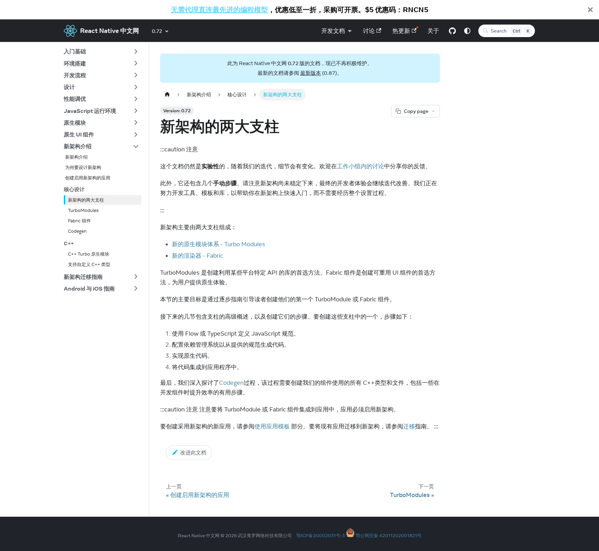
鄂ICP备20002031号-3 (320, 535)
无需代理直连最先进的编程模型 (219, 9)
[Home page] (167, 94)
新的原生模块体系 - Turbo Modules (218, 244)
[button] (101, 51)
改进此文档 (193, 452)
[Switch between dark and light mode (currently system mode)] (467, 31)
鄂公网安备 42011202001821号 (389, 535)
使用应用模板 (272, 426)
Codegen (231, 382)
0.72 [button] (157, 31)
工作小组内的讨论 (360, 166)
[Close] (590, 9)
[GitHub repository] (452, 31)
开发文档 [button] (333, 31)
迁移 (409, 426)
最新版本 (310, 73)
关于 (433, 31)
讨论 (369, 31)
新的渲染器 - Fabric (197, 255)
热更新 (401, 31)
